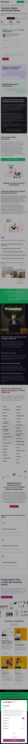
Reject (14, 733)
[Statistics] (23, 723)
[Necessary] (23, 718)
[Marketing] (23, 726)
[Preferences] (23, 721)
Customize (23, 728)
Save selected (14, 736)
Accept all (14, 740)
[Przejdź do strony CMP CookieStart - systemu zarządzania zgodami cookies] (9, 702)
